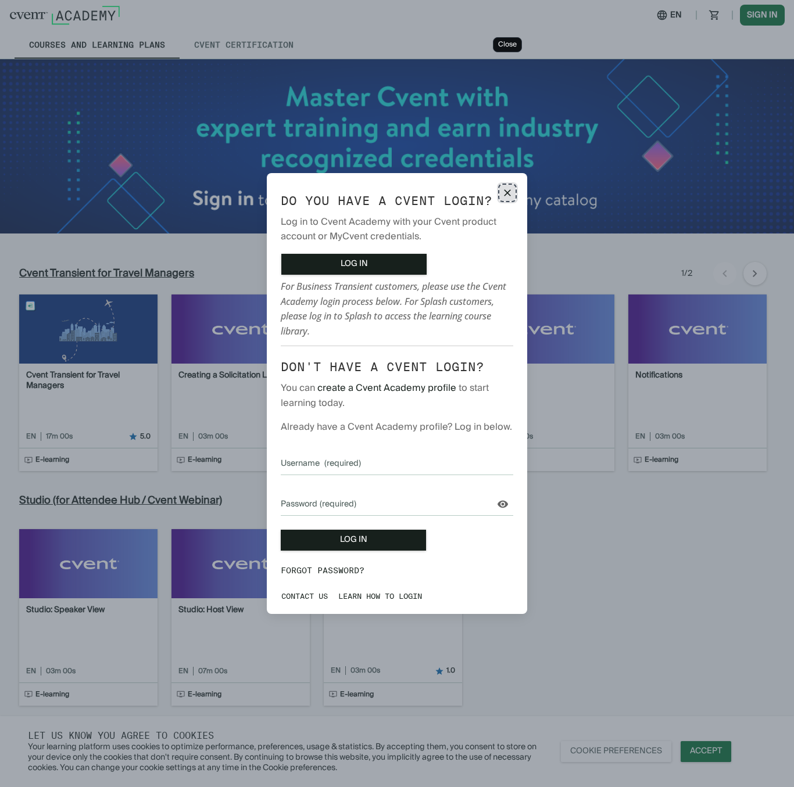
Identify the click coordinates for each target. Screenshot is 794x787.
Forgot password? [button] (322, 570)
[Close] (507, 192)
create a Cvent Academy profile (386, 388)
